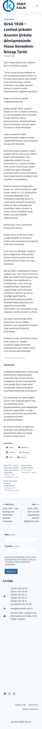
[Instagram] (14, 694)
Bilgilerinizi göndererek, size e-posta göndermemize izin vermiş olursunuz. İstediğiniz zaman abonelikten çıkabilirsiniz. (21, 560)
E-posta (12, 546)
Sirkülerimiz (9, 19)
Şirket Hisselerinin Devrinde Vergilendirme (10, 483)
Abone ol (11, 571)
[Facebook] (5, 694)
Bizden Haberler (30, 709)
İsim (10, 534)
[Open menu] (37, 6)
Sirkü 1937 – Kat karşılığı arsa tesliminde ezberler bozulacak (10, 513)
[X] (9, 694)
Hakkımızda (20, 705)
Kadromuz (33, 705)
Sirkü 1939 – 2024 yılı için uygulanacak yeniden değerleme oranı (31, 513)
